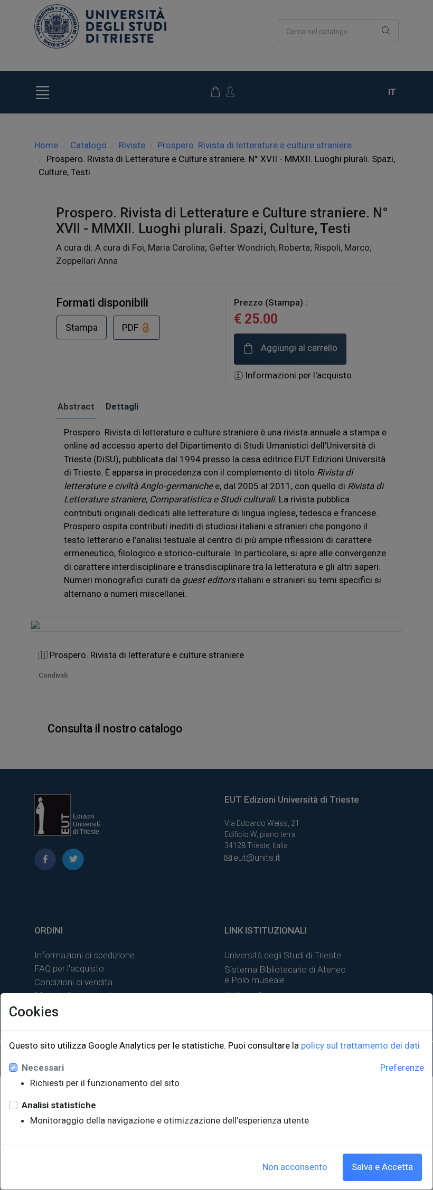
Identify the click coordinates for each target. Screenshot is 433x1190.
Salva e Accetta (382, 1167)
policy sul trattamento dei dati (360, 1045)
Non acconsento (294, 1167)
